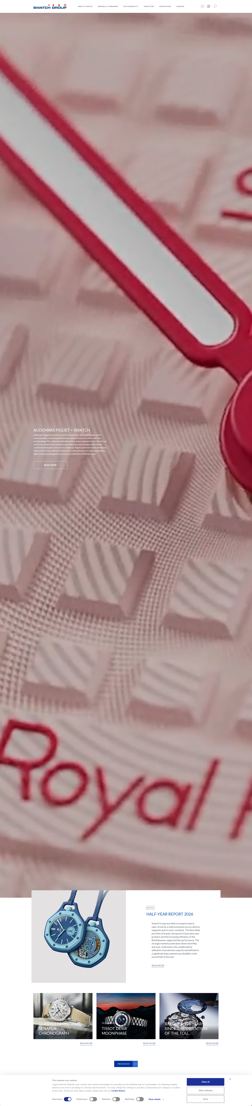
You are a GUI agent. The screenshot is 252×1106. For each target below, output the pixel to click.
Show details (155, 1099)
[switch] (93, 1099)
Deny (205, 1099)
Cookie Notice (118, 1091)
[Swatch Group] (49, 6)
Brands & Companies (108, 6)
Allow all (205, 1082)
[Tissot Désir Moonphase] (126, 1016)
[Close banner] (230, 1079)
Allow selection (206, 1090)
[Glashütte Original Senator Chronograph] (63, 1016)
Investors (149, 6)
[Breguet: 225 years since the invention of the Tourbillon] (189, 1016)
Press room (165, 6)
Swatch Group (85, 6)
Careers (180, 6)
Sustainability (130, 6)
